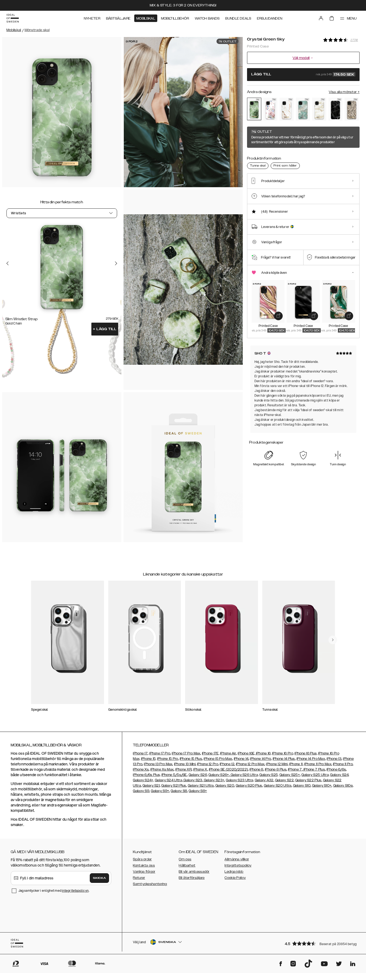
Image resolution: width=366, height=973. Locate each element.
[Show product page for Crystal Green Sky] (254, 109)
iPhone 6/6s (336, 769)
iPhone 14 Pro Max (311, 759)
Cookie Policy (235, 878)
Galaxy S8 (179, 791)
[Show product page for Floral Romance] (270, 109)
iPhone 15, (148, 759)
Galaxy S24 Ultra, (169, 780)
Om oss (185, 859)
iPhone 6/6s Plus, (146, 775)
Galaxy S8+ (198, 791)
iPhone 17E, (210, 753)
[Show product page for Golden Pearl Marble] (319, 109)
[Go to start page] (12, 18)
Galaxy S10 (302, 785)
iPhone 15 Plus (191, 759)
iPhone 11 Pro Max (317, 764)
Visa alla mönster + (344, 92)
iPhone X (200, 769)
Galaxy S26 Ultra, (244, 775)
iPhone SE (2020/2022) (228, 769)
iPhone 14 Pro (260, 759)
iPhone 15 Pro (167, 759)
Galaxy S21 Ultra (201, 785)
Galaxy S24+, (143, 780)
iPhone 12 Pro (207, 764)
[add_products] (278, 316)
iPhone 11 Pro (343, 764)
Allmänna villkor (237, 859)
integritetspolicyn (75, 890)
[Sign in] (321, 18)
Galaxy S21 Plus (173, 785)
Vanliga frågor (144, 872)
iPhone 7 (295, 769)
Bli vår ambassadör (194, 872)
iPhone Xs (141, 769)
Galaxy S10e (343, 785)
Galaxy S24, (339, 775)
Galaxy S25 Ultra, (315, 775)
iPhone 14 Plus (284, 759)
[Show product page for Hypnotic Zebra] (352, 109)
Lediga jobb (234, 872)
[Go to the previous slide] (7, 263)
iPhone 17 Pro (159, 753)
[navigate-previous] (332, 640)
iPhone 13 (334, 759)
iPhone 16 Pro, (283, 753)
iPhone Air (228, 753)
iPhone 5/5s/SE (174, 775)
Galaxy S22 (284, 780)
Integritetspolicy (238, 865)
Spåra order (142, 859)
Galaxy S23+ (214, 780)
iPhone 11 (296, 764)
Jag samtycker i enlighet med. (53, 890)
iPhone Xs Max (162, 769)
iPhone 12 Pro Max (250, 764)
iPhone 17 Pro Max (186, 753)
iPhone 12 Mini (276, 764)
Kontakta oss (144, 865)
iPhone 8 (256, 769)
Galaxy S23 (192, 780)
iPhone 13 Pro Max (158, 764)
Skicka (99, 878)
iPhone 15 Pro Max (218, 759)
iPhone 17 (140, 753)
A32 (270, 780)
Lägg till (105, 329)
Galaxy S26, (198, 775)
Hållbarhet (187, 865)
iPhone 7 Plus (314, 769)
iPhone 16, (263, 753)
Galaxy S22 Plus (308, 780)
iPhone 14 (241, 759)
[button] (320, 943)
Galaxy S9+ (160, 791)
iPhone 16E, (247, 753)
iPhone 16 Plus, (306, 753)
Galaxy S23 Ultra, (240, 780)
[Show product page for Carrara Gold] (286, 109)
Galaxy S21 (151, 785)
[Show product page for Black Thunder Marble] (335, 109)
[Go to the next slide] (116, 263)
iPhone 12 (227, 764)
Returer (139, 878)
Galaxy (261, 780)
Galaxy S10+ (321, 785)
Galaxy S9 (141, 791)
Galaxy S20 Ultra (278, 785)
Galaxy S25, (268, 775)
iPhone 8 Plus (275, 769)
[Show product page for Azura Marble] (303, 109)
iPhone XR (183, 769)
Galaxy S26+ (218, 775)
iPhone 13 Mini (185, 764)
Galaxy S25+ (289, 775)
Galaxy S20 (224, 785)
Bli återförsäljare (191, 878)
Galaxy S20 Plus (249, 785)
